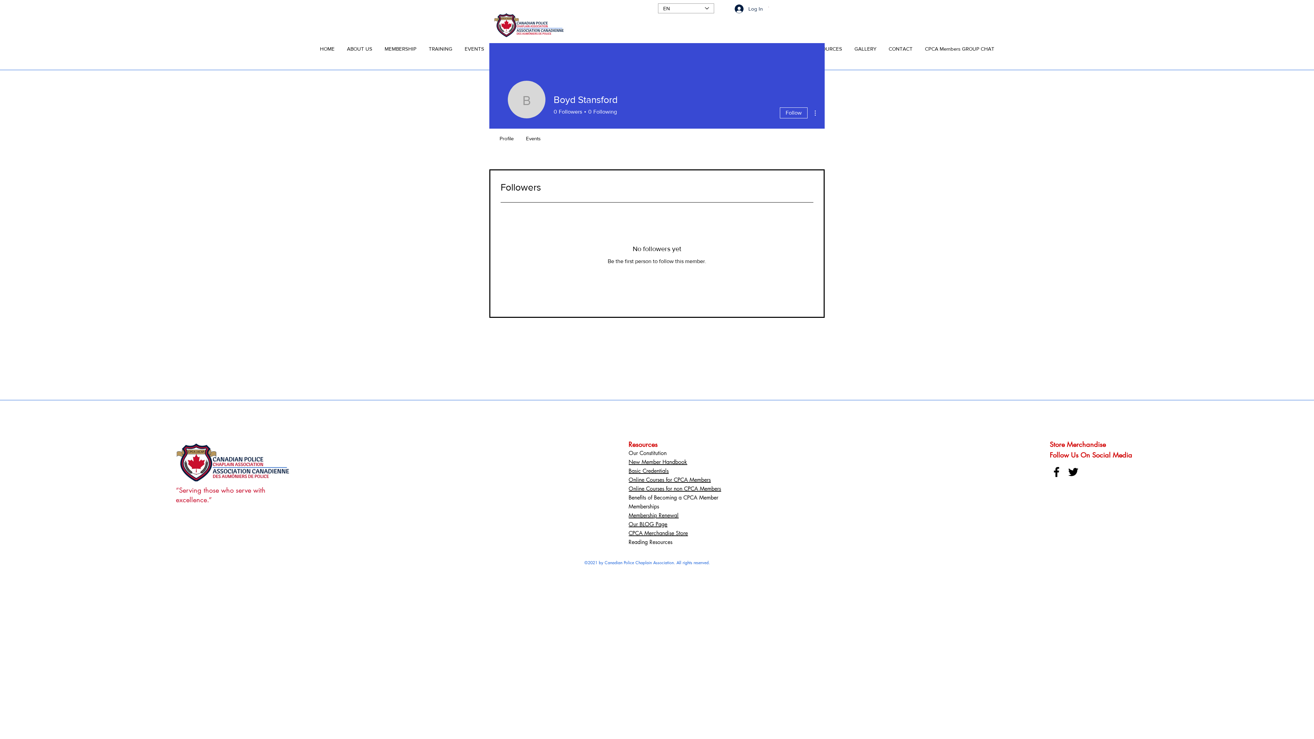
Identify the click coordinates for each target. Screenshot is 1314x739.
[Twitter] (1073, 472)
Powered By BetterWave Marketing (647, 568)
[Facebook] (1056, 472)
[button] (359, 46)
